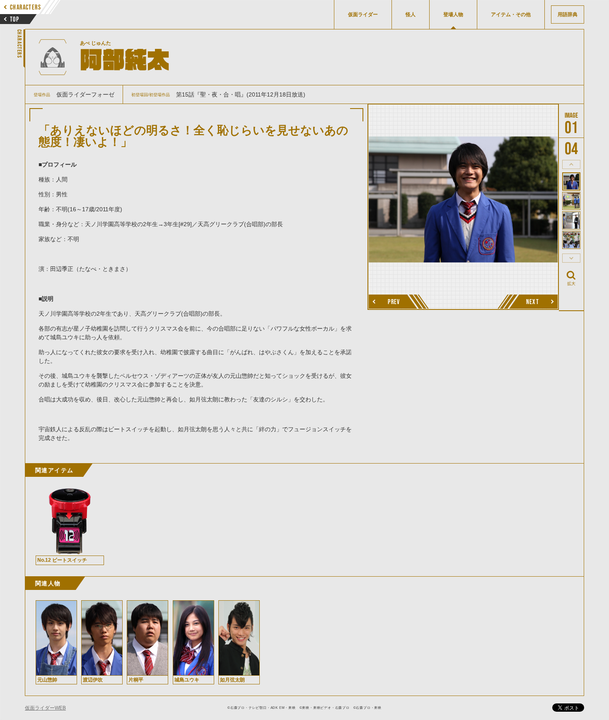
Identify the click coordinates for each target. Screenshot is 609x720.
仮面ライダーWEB (45, 708)
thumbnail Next (571, 258)
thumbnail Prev (571, 164)
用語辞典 (568, 14)
